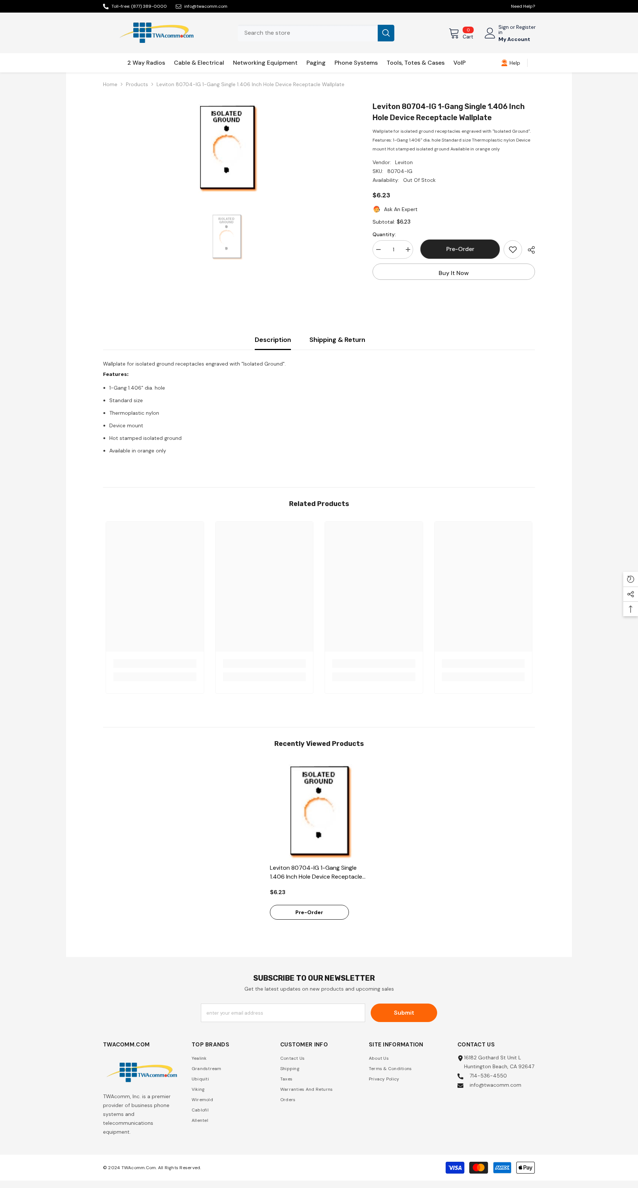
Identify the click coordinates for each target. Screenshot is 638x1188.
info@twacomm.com (205, 6)
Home (110, 84)
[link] (510, 63)
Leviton (404, 162)
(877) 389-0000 (149, 6)
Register (526, 27)
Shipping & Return (337, 339)
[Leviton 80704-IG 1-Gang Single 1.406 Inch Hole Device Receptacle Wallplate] (319, 810)
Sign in (503, 29)
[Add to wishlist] (513, 249)
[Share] (528, 250)
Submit (404, 1012)
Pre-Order (459, 249)
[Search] (316, 33)
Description (273, 339)
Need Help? (523, 6)
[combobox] (308, 33)
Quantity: (384, 234)
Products (137, 84)
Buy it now (454, 273)
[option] (227, 147)
